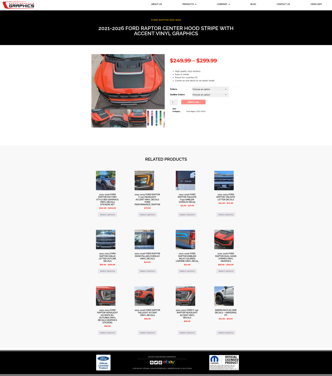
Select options (107, 214)
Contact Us (283, 4)
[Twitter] (156, 362)
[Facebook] (152, 362)
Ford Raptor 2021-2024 (166, 20)
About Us (156, 4)
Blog (253, 4)
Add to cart (193, 102)
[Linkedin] (160, 362)
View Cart (316, 4)
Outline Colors (177, 94)
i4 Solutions (186, 368)
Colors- (174, 89)
